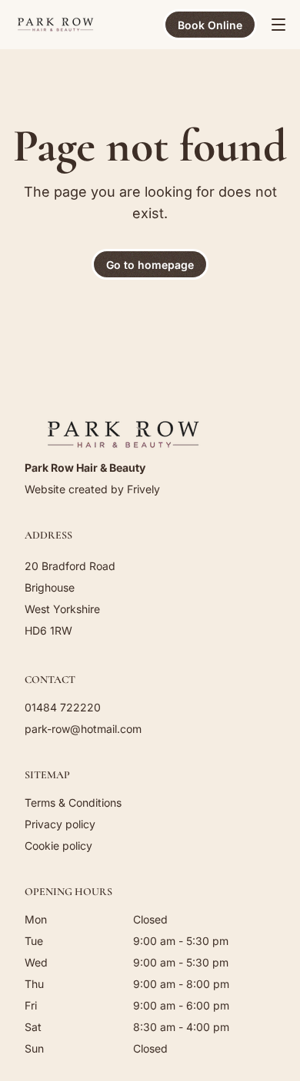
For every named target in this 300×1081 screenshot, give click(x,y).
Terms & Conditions (73, 802)
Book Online (210, 25)
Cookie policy (58, 845)
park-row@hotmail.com (83, 728)
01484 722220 (63, 707)
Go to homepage (150, 264)
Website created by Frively (92, 489)
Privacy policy (60, 824)
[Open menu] (278, 24)
